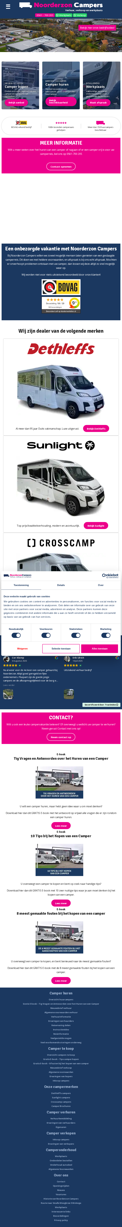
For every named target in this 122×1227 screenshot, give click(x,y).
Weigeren (22, 648)
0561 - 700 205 (45, 15)
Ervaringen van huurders (61, 1021)
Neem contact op (61, 737)
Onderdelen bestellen (61, 1160)
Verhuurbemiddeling (61, 1118)
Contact (61, 1181)
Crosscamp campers (61, 1101)
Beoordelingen (61, 1215)
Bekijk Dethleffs (96, 428)
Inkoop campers (61, 1080)
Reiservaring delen (61, 1025)
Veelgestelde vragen (61, 1038)
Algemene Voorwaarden (61, 1169)
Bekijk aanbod (16, 102)
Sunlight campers (61, 1097)
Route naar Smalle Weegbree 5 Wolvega (61, 1203)
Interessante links (61, 1211)
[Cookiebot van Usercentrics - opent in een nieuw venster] (104, 576)
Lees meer (61, 825)
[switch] (46, 635)
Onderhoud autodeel (61, 1164)
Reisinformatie (61, 1033)
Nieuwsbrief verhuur (61, 1008)
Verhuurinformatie (61, 1016)
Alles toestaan (100, 648)
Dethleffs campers (61, 1093)
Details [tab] (61, 585)
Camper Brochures (60, 1106)
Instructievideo (61, 1029)
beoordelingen (55, 307)
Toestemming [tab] (21, 585)
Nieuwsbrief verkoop (61, 1067)
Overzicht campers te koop (61, 1054)
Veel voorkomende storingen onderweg (61, 1042)
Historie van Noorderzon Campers (61, 1198)
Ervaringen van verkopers (61, 1143)
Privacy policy (61, 1220)
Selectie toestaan (61, 648)
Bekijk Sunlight (96, 525)
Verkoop (81, 15)
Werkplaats (65, 15)
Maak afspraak (98, 102)
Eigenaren (61, 1127)
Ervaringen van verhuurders (61, 1122)
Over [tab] (100, 585)
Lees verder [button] (9, 685)
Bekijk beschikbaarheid (58, 101)
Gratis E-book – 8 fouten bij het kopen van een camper (61, 1063)
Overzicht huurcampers (61, 999)
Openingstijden (61, 1185)
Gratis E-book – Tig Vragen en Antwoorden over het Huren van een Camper (61, 1003)
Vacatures (61, 1194)
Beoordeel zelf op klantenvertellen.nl (61, 311)
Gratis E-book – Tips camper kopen (61, 1059)
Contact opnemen (61, 166)
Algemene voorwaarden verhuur (61, 1012)
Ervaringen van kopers (61, 1076)
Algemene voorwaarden (61, 1072)
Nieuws (61, 1190)
